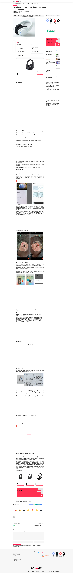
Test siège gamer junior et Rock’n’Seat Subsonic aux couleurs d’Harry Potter (52, 92)
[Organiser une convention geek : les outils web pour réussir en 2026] (58, 66)
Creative (26, 501)
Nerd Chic (24, 552)
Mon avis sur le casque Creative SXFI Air (36, 47)
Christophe (15, 11)
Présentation (19, 44)
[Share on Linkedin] (14, 47)
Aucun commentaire (26, 11)
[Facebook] (53, 1)
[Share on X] (14, 43)
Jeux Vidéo (47, 63)
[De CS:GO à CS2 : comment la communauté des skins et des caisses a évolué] (58, 69)
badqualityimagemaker (49, 88)
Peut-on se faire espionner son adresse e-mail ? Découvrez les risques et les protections (52, 104)
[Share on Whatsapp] (14, 45)
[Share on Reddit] (14, 49)
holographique (29, 501)
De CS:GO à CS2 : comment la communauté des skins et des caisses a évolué (50, 70)
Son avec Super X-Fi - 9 (35, 52)
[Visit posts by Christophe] (14, 517)
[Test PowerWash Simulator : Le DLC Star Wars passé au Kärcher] (58, 51)
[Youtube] (54, 21)
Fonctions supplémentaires (20, 51)
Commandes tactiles (20, 55)
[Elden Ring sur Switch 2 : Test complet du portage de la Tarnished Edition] (58, 55)
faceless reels (48, 97)
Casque (24, 501)
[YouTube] (55, 1)
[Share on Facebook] (14, 41)
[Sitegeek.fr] (17, 1)
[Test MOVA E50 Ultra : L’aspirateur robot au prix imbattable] (58, 59)
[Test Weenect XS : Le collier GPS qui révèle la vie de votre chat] (58, 74)
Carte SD (32, 44)
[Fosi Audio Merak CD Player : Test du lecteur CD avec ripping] (58, 77)
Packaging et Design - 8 (35, 48)
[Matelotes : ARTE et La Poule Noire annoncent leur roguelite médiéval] (58, 62)
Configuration (19, 47)
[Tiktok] (58, 21)
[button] (57, 1)
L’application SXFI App (21, 48)
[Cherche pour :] (51, 15)
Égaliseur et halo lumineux (21, 52)
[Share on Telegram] (14, 51)
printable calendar (48, 82)
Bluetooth (21, 501)
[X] (54, 1)
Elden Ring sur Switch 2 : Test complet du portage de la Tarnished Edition (50, 55)
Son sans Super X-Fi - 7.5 (35, 51)
